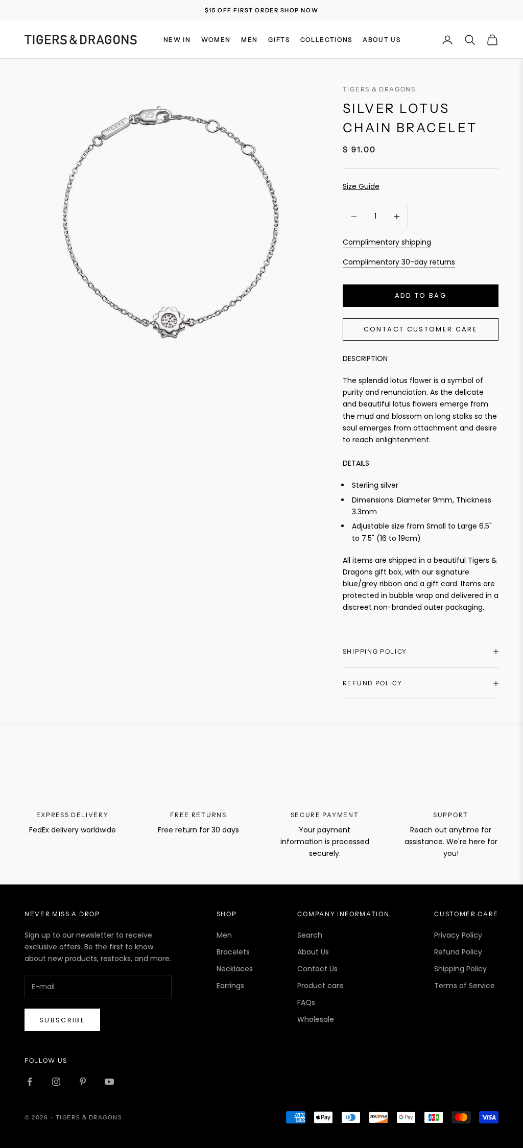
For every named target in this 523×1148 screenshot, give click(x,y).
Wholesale (315, 1019)
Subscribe (62, 1020)
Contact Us (317, 969)
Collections (326, 39)
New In (177, 39)
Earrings (230, 985)
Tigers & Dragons (379, 89)
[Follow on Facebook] (30, 1082)
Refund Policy (458, 952)
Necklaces (235, 969)
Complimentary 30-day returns (399, 262)
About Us (381, 39)
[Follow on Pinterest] (83, 1082)
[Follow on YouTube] (109, 1082)
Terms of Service (464, 985)
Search (309, 935)
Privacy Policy (458, 935)
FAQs (306, 1002)
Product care (320, 985)
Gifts (279, 39)
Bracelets (233, 952)
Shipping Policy (460, 969)
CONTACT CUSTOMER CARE (421, 329)
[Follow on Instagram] (56, 1082)
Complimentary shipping (387, 242)
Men (249, 39)
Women (216, 39)
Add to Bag (420, 295)
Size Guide (361, 186)
